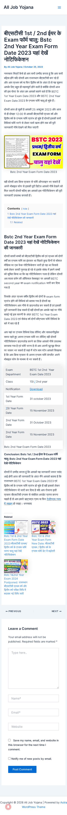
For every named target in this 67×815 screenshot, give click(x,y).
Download (36, 389)
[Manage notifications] (8, 807)
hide (25, 208)
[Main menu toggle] (59, 7)
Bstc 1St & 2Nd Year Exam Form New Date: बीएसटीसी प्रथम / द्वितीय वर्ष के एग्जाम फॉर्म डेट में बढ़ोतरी (43, 543)
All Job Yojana (19, 7)
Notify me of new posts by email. (31, 758)
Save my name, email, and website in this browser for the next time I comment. (33, 745)
